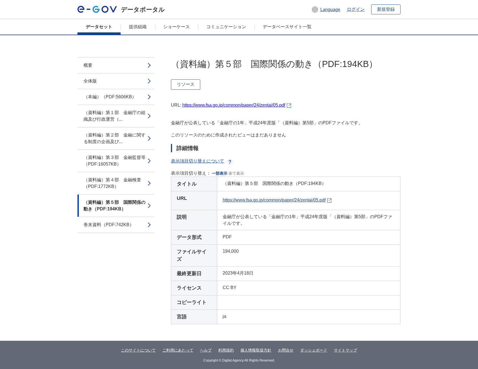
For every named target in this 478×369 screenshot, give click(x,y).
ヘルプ (206, 350)
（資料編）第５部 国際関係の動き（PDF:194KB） (115, 205)
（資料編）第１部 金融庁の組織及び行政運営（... (115, 116)
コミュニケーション (226, 26)
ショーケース (176, 26)
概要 (88, 65)
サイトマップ (345, 350)
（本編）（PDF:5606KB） (110, 96)
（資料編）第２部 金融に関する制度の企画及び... (115, 138)
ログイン (356, 9)
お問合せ (285, 350)
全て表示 (236, 173)
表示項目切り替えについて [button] (197, 161)
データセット (99, 26)
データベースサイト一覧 (287, 26)
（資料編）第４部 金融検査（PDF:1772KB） (112, 183)
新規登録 (386, 9)
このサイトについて (138, 350)
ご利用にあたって (177, 350)
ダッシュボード (313, 350)
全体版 (90, 81)
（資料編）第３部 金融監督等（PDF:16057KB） (115, 160)
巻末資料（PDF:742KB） (109, 224)
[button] (325, 9)
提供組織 (138, 26)
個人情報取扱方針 (255, 350)
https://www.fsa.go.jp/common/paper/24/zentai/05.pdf (233, 105)
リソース (185, 84)
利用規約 (226, 350)
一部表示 (219, 173)
